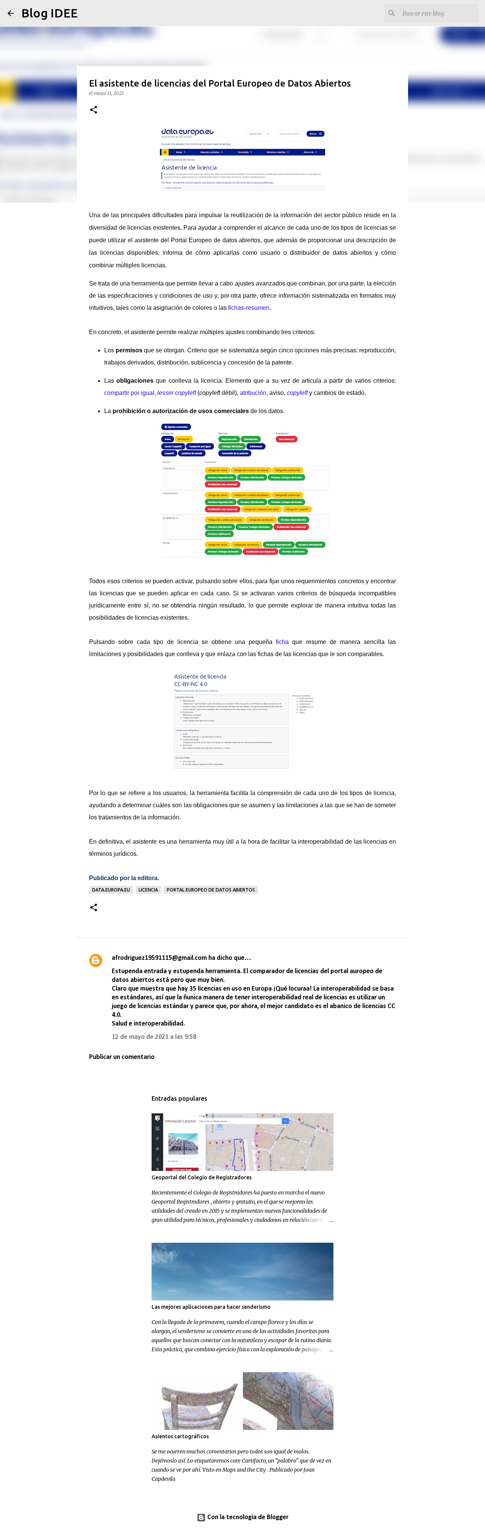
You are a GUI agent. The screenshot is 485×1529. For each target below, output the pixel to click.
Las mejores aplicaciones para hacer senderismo (211, 1307)
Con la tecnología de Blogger (247, 1517)
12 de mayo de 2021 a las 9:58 (154, 1037)
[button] (93, 110)
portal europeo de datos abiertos (211, 889)
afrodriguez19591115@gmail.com (159, 958)
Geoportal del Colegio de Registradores (202, 1177)
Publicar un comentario (122, 1057)
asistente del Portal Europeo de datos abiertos (198, 240)
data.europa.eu (111, 889)
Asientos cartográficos (180, 1436)
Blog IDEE (49, 13)
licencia (148, 889)
